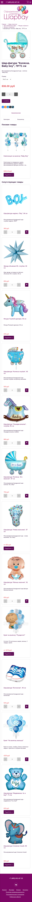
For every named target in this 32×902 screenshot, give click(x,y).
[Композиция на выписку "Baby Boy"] (16, 141)
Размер (4, 76)
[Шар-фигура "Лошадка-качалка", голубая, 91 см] (16, 410)
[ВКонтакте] (3, 107)
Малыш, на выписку (9, 27)
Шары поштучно (12, 24)
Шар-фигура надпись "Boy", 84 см (15, 213)
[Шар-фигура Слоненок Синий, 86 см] (16, 831)
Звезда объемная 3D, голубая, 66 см (15, 267)
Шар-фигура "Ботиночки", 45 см (15, 688)
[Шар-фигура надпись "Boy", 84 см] (16, 199)
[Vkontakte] (16, 884)
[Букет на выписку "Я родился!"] (16, 620)
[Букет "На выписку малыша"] (16, 726)
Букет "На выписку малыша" (13, 740)
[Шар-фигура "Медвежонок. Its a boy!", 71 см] (16, 779)
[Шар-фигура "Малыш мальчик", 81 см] (16, 568)
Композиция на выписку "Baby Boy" (16, 156)
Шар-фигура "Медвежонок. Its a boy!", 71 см (15, 794)
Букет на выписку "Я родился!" (14, 635)
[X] (10, 107)
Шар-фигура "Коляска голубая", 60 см (16, 372)
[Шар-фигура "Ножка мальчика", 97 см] (16, 515)
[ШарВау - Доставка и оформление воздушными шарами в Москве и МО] (16, 20)
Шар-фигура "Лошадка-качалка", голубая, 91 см (15, 425)
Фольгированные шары (10, 25)
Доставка (11, 890)
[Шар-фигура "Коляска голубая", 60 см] (16, 357)
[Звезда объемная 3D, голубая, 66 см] (16, 251)
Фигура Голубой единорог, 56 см (15, 319)
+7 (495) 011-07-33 (12, 2)
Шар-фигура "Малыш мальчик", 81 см (16, 583)
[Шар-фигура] (16, 59)
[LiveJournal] (13, 107)
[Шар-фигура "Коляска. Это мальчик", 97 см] (16, 462)
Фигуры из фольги (23, 25)
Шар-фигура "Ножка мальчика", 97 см (16, 530)
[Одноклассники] (5, 107)
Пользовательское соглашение (15, 894)
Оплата (18, 890)
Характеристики (16, 113)
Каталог (4, 890)
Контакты (25, 890)
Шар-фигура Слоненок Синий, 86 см (15, 847)
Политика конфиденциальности (15, 892)
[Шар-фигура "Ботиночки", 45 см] (16, 673)
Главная (4, 24)
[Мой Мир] (8, 107)
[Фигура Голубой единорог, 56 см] (16, 304)
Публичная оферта (15, 897)
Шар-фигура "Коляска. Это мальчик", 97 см (13, 478)
